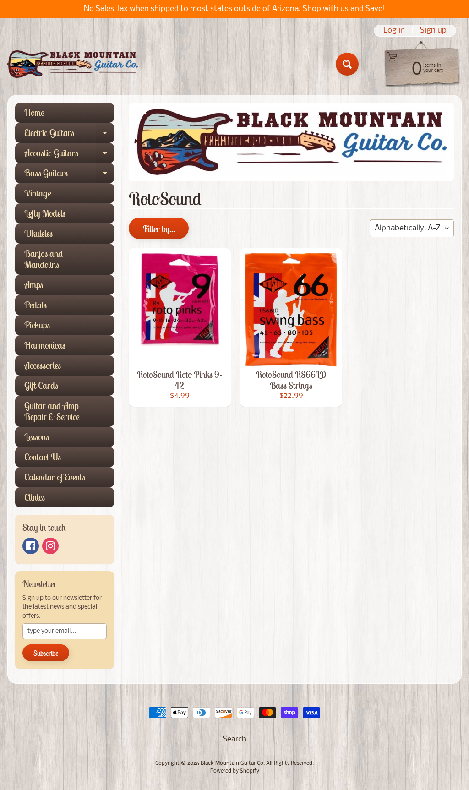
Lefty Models (44, 213)
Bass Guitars (69, 175)
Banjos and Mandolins (43, 259)
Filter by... (158, 228)
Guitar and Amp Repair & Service (52, 411)
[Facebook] (30, 546)
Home (34, 112)
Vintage (37, 193)
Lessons (36, 436)
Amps (33, 284)
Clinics (34, 497)
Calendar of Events (54, 477)
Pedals (35, 305)
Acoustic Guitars (69, 155)
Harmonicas (44, 345)
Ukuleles (38, 233)
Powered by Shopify (234, 771)
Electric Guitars (69, 135)
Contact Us (42, 457)
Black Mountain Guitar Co (232, 763)
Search (234, 739)
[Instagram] (50, 546)
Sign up (433, 30)
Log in (394, 30)
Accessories (42, 365)
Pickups (37, 325)
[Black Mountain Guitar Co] (72, 64)
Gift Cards (41, 385)
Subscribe (45, 653)
